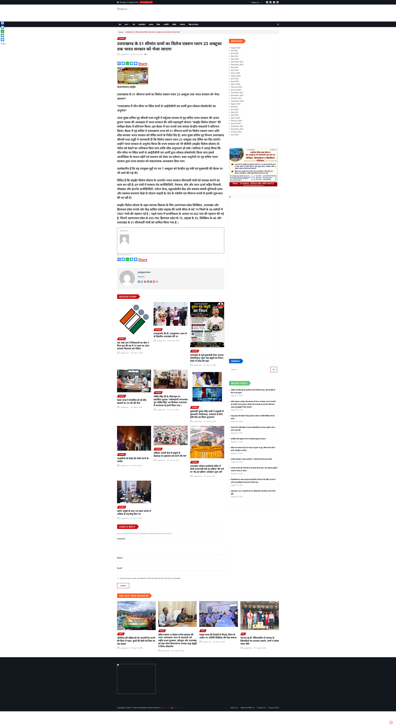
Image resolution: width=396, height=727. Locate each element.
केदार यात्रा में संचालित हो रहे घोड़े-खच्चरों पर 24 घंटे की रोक (132, 401)
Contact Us (261, 707)
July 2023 (234, 106)
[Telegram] (3, 35)
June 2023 (234, 109)
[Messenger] (3, 40)
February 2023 (236, 121)
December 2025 (237, 62)
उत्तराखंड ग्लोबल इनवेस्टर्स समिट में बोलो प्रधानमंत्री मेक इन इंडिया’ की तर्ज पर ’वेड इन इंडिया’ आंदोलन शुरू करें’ (207, 468)
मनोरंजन (182, 24)
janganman (125, 54)
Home (121, 32)
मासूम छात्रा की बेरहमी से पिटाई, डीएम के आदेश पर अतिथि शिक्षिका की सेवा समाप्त (218, 636)
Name (120, 558)
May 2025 (234, 67)
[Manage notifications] (391, 722)
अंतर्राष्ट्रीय (141, 24)
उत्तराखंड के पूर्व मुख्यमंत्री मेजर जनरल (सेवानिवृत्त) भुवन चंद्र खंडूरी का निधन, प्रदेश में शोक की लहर (207, 357)
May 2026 (234, 56)
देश (134, 24)
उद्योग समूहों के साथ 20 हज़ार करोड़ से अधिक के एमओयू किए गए (134, 512)
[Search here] (278, 24)
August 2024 (235, 76)
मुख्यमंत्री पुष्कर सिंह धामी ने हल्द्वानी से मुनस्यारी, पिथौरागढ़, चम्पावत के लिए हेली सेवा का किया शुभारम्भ (207, 414)
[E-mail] (171, 247)
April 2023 (235, 115)
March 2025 (235, 73)
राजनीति (166, 24)
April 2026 (235, 59)
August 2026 (235, 48)
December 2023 (237, 92)
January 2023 (236, 123)
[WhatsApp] (3, 31)
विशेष (158, 24)
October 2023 (236, 98)
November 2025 (237, 64)
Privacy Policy (273, 707)
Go (274, 369)
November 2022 (237, 129)
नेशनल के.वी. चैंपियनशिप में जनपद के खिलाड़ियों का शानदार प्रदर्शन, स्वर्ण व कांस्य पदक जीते (259, 640)
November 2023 (237, 95)
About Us (234, 707)
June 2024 (234, 78)
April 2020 (235, 135)
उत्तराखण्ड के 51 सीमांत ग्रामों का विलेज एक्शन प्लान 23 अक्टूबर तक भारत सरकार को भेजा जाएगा (153, 32)
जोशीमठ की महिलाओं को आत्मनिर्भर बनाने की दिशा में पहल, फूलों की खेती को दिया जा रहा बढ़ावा (136, 640)
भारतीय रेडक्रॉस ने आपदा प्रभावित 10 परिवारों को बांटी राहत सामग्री (251, 459)
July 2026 (234, 50)
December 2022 (237, 126)
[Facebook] (3, 23)
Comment (121, 539)
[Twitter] (3, 27)
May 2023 (234, 112)
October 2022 (236, 132)
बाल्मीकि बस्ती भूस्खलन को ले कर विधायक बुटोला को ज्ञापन (248, 439)
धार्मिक (174, 24)
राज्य (126, 24)
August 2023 (235, 104)
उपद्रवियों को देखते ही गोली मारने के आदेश (132, 460)
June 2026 (234, 53)
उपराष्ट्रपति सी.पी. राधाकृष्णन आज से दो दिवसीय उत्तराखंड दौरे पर (170, 335)
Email (120, 568)
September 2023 (237, 101)
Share (142, 63)
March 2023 (235, 118)
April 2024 (235, 81)
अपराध (151, 24)
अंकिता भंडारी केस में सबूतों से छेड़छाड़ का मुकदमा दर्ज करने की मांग (170, 454)
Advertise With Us (247, 707)
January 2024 (236, 90)
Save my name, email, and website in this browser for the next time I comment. (150, 578)
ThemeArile (178, 707)
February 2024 (236, 87)
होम (120, 24)
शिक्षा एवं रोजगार (193, 24)
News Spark (166, 707)
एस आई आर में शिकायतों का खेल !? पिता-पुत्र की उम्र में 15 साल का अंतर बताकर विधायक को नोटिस (133, 345)
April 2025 (235, 70)
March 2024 (235, 84)
